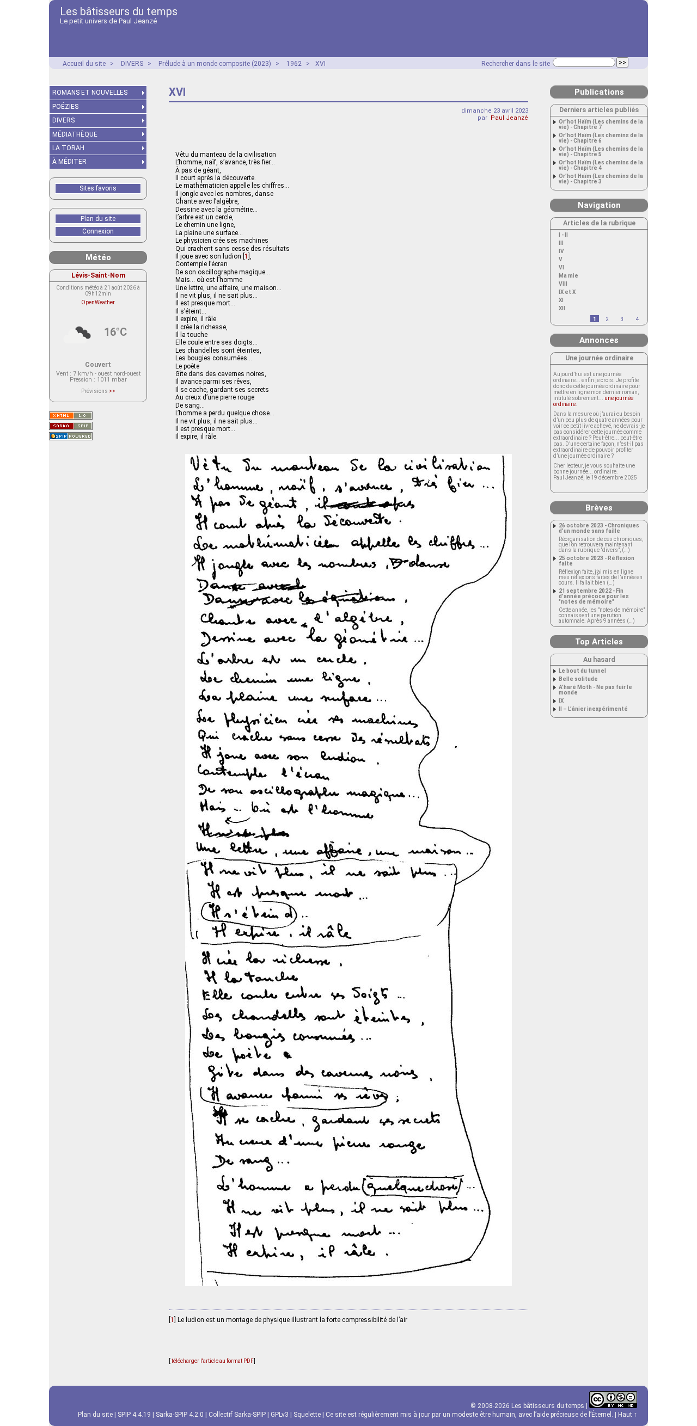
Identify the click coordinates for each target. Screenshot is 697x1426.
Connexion (98, 231)
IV (561, 251)
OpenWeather (98, 302)
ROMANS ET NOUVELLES (89, 92)
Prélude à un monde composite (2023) (214, 63)
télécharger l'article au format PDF (212, 1361)
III (561, 243)
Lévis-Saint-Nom (98, 275)
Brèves (599, 508)
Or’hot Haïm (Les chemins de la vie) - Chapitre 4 (601, 165)
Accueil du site (84, 63)
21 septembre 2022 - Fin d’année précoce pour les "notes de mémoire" (594, 596)
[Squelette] (71, 426)
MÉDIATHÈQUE (74, 134)
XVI (320, 63)
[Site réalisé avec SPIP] (71, 436)
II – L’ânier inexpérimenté (593, 709)
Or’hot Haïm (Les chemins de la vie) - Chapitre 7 (601, 124)
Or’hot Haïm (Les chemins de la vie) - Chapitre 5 (601, 151)
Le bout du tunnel (582, 671)
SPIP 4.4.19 (134, 1414)
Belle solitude (578, 679)
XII (562, 308)
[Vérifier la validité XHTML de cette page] (71, 415)
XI (561, 300)
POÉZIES (65, 106)
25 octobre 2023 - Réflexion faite (596, 561)
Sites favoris (98, 188)
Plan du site (98, 219)
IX (561, 701)
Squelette (307, 1414)
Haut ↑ (627, 1414)
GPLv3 (280, 1414)
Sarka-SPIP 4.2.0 (180, 1414)
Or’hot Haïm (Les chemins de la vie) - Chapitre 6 (601, 138)
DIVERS (132, 63)
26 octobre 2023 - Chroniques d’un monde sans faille (599, 528)
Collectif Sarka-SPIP (237, 1414)
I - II (563, 235)
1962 (294, 63)
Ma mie (568, 276)
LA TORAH (68, 148)
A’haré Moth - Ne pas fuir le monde (595, 690)
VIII (563, 284)
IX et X (567, 292)
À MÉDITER (69, 161)
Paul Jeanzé (509, 117)
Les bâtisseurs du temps (119, 11)
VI (561, 268)
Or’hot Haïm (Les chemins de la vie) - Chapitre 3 (601, 179)
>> (112, 391)
